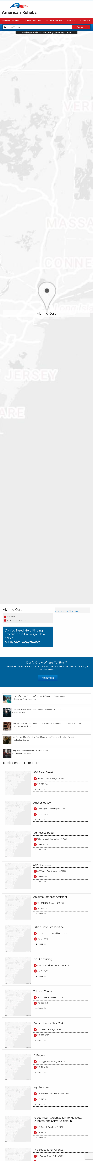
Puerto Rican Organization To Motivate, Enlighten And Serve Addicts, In (57, 1119)
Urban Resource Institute (48, 927)
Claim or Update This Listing (66, 611)
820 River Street (43, 772)
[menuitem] (10, 21)
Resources (71, 21)
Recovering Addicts (22, 726)
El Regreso (39, 1055)
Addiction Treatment (23, 753)
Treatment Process (10, 21)
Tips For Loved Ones (32, 21)
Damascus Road (43, 832)
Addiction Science (21, 740)
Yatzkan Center (42, 991)
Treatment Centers (53, 21)
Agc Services (41, 1087)
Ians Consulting (42, 959)
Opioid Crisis (19, 713)
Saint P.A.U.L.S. (42, 864)
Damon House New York (48, 1023)
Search (81, 27)
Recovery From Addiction (25, 699)
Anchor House (42, 802)
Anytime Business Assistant (50, 896)
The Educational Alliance (48, 1149)
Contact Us (85, 21)
